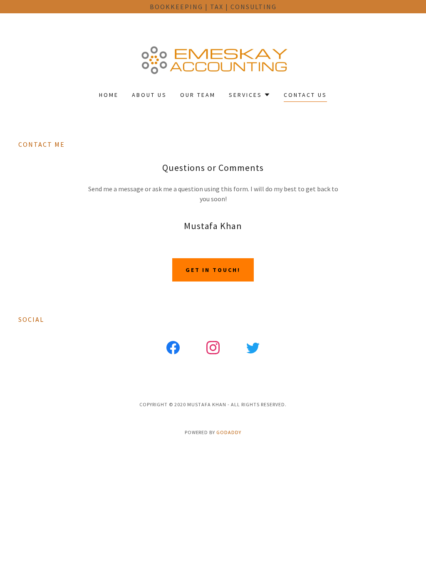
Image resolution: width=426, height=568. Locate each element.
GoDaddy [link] (228, 432)
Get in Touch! (213, 270)
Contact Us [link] (305, 95)
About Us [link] (149, 95)
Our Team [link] (197, 95)
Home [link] (109, 95)
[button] (249, 95)
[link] (213, 57)
